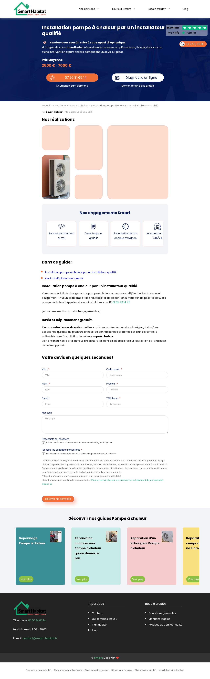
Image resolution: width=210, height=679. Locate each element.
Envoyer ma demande (58, 498)
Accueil (46, 105)
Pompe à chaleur (78, 105)
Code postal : (114, 369)
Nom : (46, 383)
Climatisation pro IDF (145, 670)
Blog (185, 9)
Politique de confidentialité (165, 625)
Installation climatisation (171, 670)
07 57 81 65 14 (75, 77)
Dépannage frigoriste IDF (38, 670)
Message (47, 412)
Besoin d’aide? (157, 9)
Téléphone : (113, 398)
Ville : (45, 369)
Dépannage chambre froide (68, 670)
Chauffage (59, 105)
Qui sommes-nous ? (104, 619)
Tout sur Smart (121, 9)
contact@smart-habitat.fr (40, 638)
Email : (45, 398)
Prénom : (112, 383)
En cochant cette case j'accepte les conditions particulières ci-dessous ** (81, 453)
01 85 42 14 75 (121, 302)
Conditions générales (162, 613)
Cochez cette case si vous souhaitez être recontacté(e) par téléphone (79, 443)
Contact (97, 613)
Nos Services (87, 9)
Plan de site (99, 625)
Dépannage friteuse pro (96, 670)
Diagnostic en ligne (141, 77)
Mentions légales (159, 619)
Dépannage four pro (121, 670)
